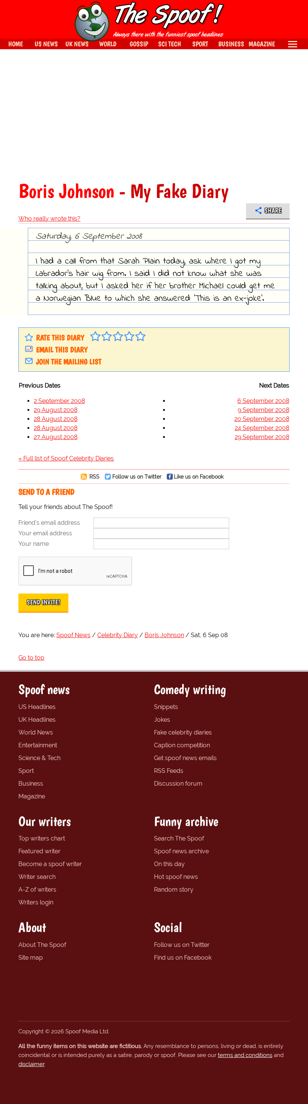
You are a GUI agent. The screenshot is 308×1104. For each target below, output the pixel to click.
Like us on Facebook (198, 476)
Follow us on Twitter (137, 476)
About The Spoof (42, 944)
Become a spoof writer (50, 864)
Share (272, 210)
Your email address (45, 533)
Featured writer (39, 851)
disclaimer (31, 1064)
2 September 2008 (59, 400)
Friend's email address (49, 522)
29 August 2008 (55, 409)
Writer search (37, 876)
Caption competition (182, 745)
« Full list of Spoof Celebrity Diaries (66, 458)
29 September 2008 (262, 437)
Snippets (166, 706)
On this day (169, 864)
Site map (30, 957)
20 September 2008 (261, 419)
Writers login (35, 902)
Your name (33, 543)
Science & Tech (39, 758)
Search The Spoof (179, 838)
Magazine (31, 796)
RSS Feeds (168, 770)
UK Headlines (37, 719)
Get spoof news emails (185, 758)
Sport (26, 770)
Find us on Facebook (182, 957)
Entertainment (37, 745)
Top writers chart (41, 838)
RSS (94, 476)
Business (30, 783)
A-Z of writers (37, 889)
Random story (173, 889)
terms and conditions (245, 1055)
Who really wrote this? (49, 218)
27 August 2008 (55, 437)
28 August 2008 (55, 419)
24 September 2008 (262, 428)
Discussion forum (178, 783)
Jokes (162, 719)
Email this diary (62, 349)
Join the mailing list (68, 361)
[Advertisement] (154, 115)
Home (15, 44)
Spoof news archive (181, 851)
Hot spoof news (176, 876)
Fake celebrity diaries (183, 732)
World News (35, 732)
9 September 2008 (263, 409)
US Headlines (37, 706)
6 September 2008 (263, 400)
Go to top (31, 657)
